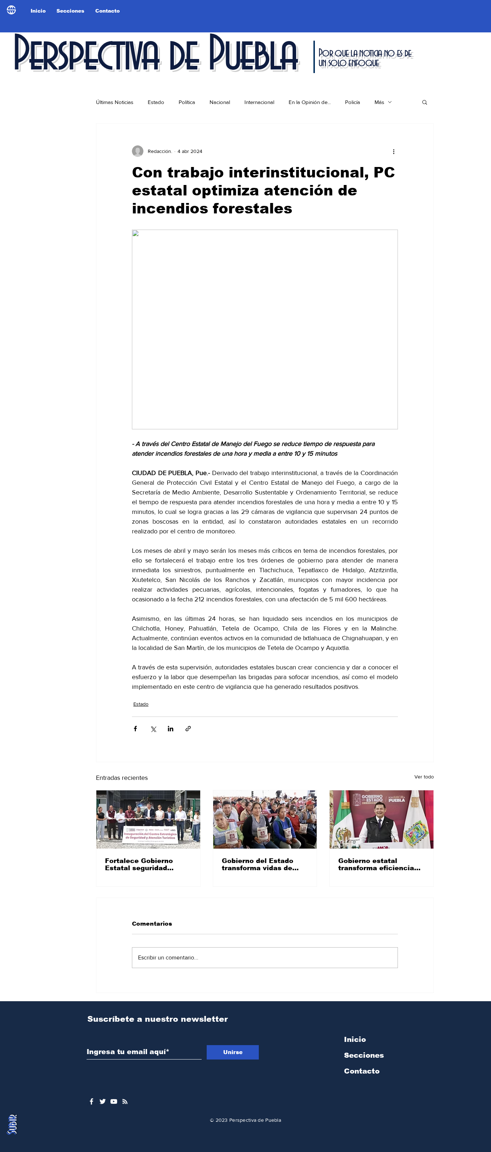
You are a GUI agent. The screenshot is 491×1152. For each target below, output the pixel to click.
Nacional (220, 102)
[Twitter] (102, 1101)
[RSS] (125, 1101)
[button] (424, 102)
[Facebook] (91, 1101)
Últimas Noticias (114, 102)
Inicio (355, 1039)
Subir (12, 1125)
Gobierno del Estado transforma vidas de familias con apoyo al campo (259, 864)
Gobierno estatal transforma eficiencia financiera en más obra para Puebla (378, 864)
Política (187, 102)
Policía (352, 102)
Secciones (364, 1055)
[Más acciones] (393, 151)
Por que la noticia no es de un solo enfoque (364, 58)
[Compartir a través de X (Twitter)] (153, 728)
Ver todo (424, 777)
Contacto (362, 1071)
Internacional (259, 102)
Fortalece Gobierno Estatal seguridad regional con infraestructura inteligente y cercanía (143, 864)
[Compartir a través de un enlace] (188, 728)
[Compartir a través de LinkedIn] (170, 728)
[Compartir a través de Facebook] (135, 728)
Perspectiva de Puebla (154, 55)
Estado (156, 102)
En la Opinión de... (310, 102)
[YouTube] (114, 1101)
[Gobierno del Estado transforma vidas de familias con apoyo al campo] (265, 819)
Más (379, 102)
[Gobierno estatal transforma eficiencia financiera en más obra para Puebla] (381, 819)
